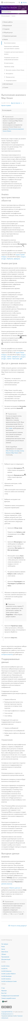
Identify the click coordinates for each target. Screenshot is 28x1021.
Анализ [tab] (6, 39)
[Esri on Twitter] (2, 1007)
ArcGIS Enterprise (9, 2)
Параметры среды (9, 66)
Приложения (5, 957)
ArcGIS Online (5, 966)
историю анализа (7, 654)
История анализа (8, 63)
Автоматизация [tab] (8, 84)
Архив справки (6, 105)
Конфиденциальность (7, 1013)
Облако (3, 954)
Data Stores (4, 951)
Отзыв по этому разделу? (19, 925)
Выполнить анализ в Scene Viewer (15, 70)
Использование (5, 16)
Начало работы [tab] (8, 22)
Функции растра (10, 77)
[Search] (19, 2)
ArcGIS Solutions (6, 979)
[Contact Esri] (10, 1007)
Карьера (4, 990)
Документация (5, 959)
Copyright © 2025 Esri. (7, 1011)
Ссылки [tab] (6, 87)
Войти (25, 2)
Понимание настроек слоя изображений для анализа (11, 58)
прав (10, 428)
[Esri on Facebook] (5, 1007)
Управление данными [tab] (10, 36)
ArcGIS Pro (4, 968)
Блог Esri (4, 993)
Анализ (13, 16)
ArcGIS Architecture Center (9, 981)
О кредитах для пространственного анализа (14, 53)
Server (3, 949)
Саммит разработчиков (8, 998)
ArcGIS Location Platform (8, 973)
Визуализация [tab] (8, 25)
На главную (4, 944)
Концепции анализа (11, 80)
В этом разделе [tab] (6, 110)
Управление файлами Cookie (9, 1015)
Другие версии (15, 103)
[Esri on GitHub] (8, 1007)
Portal (3, 946)
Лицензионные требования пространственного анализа (11, 47)
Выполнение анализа (9, 43)
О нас (3, 988)
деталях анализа (6, 884)
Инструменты (9, 73)
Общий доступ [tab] (8, 32)
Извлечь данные (14, 888)
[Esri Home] (4, 1001)
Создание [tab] (6, 29)
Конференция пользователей (10, 995)
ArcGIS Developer (6, 976)
